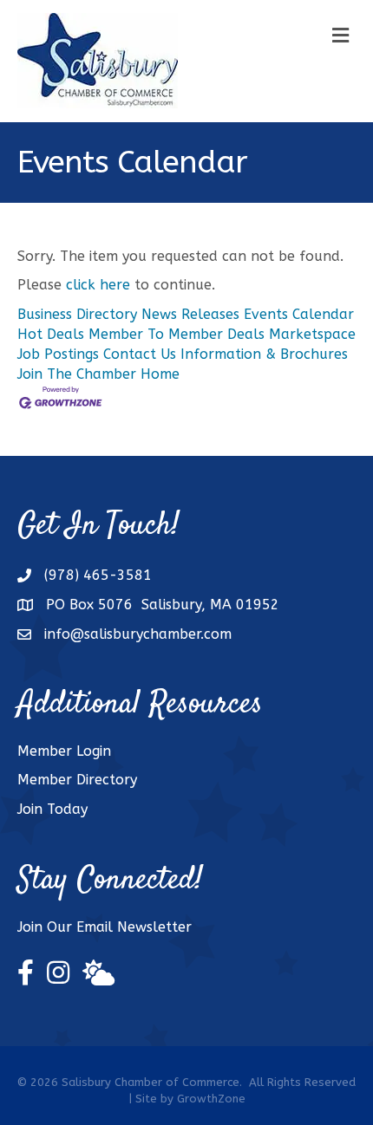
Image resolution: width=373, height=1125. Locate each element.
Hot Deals (50, 334)
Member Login (64, 751)
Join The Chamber (76, 374)
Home (160, 374)
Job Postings (58, 354)
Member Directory (77, 779)
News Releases (190, 314)
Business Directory (77, 314)
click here (98, 284)
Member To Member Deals (176, 334)
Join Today (52, 809)
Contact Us (139, 354)
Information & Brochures (264, 354)
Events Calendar (299, 314)
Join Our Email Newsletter (104, 927)
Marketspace (312, 334)
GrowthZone (211, 1098)
